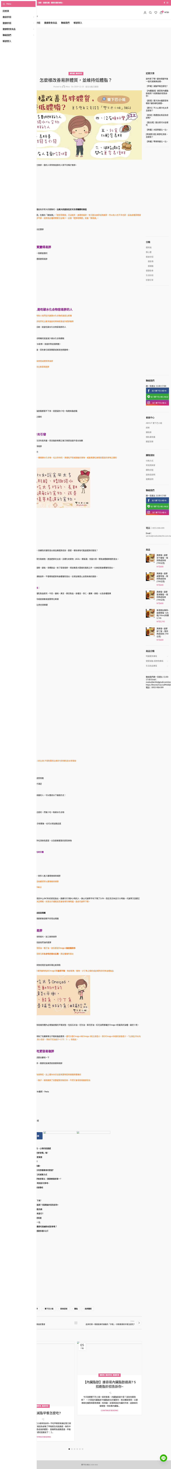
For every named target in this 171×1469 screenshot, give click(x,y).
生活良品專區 (151, 666)
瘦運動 (150, 266)
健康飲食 (116, 1375)
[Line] (163, 1460)
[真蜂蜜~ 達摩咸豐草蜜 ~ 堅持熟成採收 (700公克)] (150, 579)
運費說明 (149, 479)
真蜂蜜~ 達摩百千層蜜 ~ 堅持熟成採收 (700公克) (162, 559)
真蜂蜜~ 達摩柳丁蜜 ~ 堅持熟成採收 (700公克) (162, 632)
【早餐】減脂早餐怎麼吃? (42, 1413)
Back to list (75, 1323)
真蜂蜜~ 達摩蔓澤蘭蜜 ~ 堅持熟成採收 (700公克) (162, 596)
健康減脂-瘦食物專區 (154, 661)
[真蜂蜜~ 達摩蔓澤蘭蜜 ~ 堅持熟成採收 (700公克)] (150, 598)
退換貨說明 (150, 475)
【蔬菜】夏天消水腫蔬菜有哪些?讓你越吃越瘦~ (157, 102)
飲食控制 (63, 1309)
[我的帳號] (145, 12)
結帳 (148, 428)
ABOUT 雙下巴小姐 (154, 423)
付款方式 (149, 461)
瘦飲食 (38, 1406)
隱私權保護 (150, 437)
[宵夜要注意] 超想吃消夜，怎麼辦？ (157, 135)
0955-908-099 (158, 528)
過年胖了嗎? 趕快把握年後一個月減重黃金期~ (157, 80)
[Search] (150, 12)
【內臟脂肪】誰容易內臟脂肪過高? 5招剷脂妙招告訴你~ (157, 93)
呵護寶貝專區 (151, 656)
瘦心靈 (148, 252)
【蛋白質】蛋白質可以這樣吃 (157, 123)
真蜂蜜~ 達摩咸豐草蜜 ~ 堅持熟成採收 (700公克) (162, 577)
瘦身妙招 (79, 73)
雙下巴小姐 (49, 1309)
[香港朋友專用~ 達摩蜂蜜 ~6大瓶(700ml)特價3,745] (150, 616)
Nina (68, 87)
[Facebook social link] (164, 3)
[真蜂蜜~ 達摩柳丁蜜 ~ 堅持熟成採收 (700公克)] (150, 634)
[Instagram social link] (167, 3)
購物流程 (149, 470)
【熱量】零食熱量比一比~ (157, 141)
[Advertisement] (89, 46)
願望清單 (149, 442)
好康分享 (149, 280)
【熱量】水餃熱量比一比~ (157, 130)
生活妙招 (149, 275)
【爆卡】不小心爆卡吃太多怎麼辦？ (157, 109)
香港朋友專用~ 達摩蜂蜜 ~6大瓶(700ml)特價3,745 (163, 614)
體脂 (76, 1309)
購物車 (148, 432)
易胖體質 (88, 1309)
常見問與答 (150, 465)
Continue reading (42, 1437)
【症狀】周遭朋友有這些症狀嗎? (157, 116)
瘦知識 (72, 73)
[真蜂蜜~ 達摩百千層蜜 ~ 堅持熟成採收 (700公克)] (150, 561)
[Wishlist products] (155, 12)
